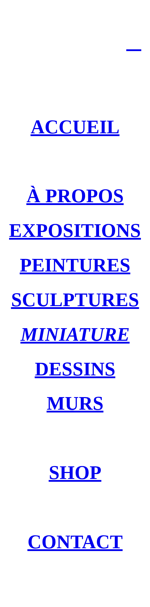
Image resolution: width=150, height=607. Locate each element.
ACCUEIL (75, 126)
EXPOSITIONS (75, 230)
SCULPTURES (75, 299)
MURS (75, 403)
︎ (133, 41)
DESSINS (75, 369)
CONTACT (75, 541)
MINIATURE (75, 334)
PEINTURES (75, 265)
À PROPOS (75, 195)
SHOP (75, 472)
